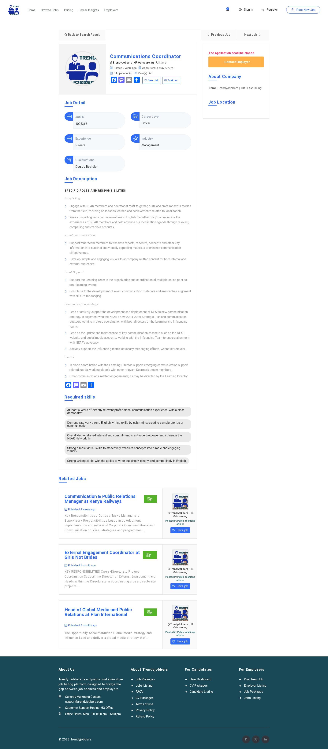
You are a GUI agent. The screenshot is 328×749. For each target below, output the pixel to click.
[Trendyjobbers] (13, 10)
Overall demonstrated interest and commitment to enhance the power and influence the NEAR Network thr (124, 437)
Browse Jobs (50, 10)
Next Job (250, 34)
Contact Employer (237, 62)
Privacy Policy (145, 710)
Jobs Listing (144, 685)
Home (31, 10)
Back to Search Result (84, 34)
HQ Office (107, 708)
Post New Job (305, 10)
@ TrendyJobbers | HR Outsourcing (180, 515)
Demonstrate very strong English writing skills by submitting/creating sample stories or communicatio (125, 424)
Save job (182, 530)
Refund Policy (145, 716)
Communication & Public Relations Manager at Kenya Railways (100, 499)
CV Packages (145, 698)
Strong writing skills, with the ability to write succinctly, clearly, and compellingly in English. (126, 461)
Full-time (150, 499)
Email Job (173, 80)
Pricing (68, 10)
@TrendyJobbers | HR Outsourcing (132, 62)
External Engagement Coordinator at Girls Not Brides (102, 555)
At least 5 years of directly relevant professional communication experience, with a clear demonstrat (125, 411)
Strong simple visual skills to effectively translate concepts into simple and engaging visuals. (123, 449)
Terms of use (144, 704)
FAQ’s (139, 691)
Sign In (248, 9)
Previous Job (220, 34)
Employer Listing (255, 685)
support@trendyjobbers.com (84, 701)
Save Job (153, 80)
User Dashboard (200, 679)
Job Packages (145, 679)
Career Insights (89, 10)
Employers (111, 10)
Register (272, 9)
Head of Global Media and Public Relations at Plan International (98, 612)
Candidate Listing (201, 691)
